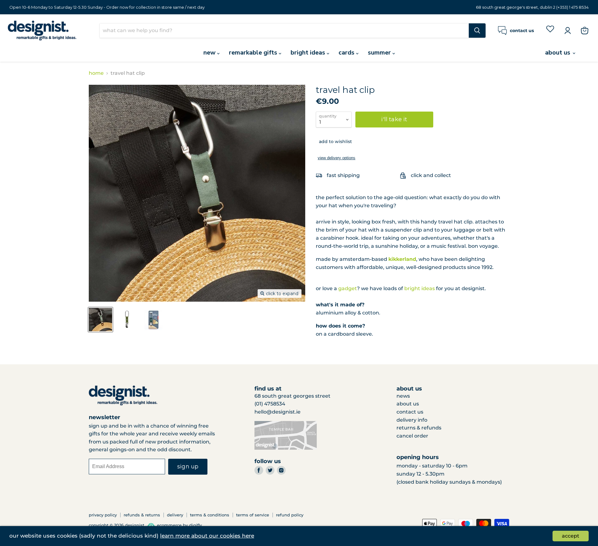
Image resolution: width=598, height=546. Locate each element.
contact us (409, 412)
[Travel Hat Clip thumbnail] (127, 319)
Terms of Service (252, 514)
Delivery (175, 514)
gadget (347, 288)
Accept (570, 536)
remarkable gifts (254, 52)
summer (380, 52)
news (403, 396)
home (96, 73)
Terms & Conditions (209, 514)
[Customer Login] (567, 30)
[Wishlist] (550, 30)
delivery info (411, 420)
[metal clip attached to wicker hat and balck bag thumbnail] (100, 319)
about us (558, 52)
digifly (195, 525)
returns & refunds (418, 428)
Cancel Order (412, 436)
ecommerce (169, 525)
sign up (187, 466)
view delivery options (336, 158)
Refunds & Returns (142, 514)
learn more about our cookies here (207, 536)
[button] (334, 141)
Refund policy (289, 514)
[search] (284, 30)
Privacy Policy (103, 514)
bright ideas (309, 52)
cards (347, 52)
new (210, 52)
